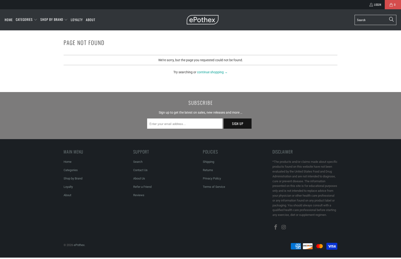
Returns (208, 170)
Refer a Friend (142, 187)
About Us (139, 178)
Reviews (138, 195)
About (67, 195)
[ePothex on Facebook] (275, 227)
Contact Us (140, 170)
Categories (71, 170)
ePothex (79, 245)
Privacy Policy (212, 178)
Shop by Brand (73, 178)
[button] (26, 19)
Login (377, 4)
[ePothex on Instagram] (284, 227)
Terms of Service (214, 187)
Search (137, 161)
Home (67, 161)
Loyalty (68, 187)
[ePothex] (202, 20)
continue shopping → (212, 72)
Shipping (208, 161)
